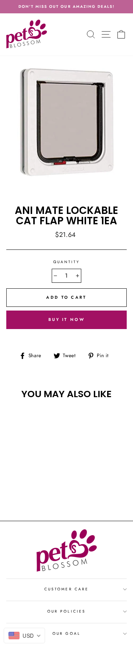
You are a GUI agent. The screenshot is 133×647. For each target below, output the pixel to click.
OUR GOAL (66, 633)
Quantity (66, 262)
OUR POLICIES (66, 611)
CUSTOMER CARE (66, 589)
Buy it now (66, 319)
